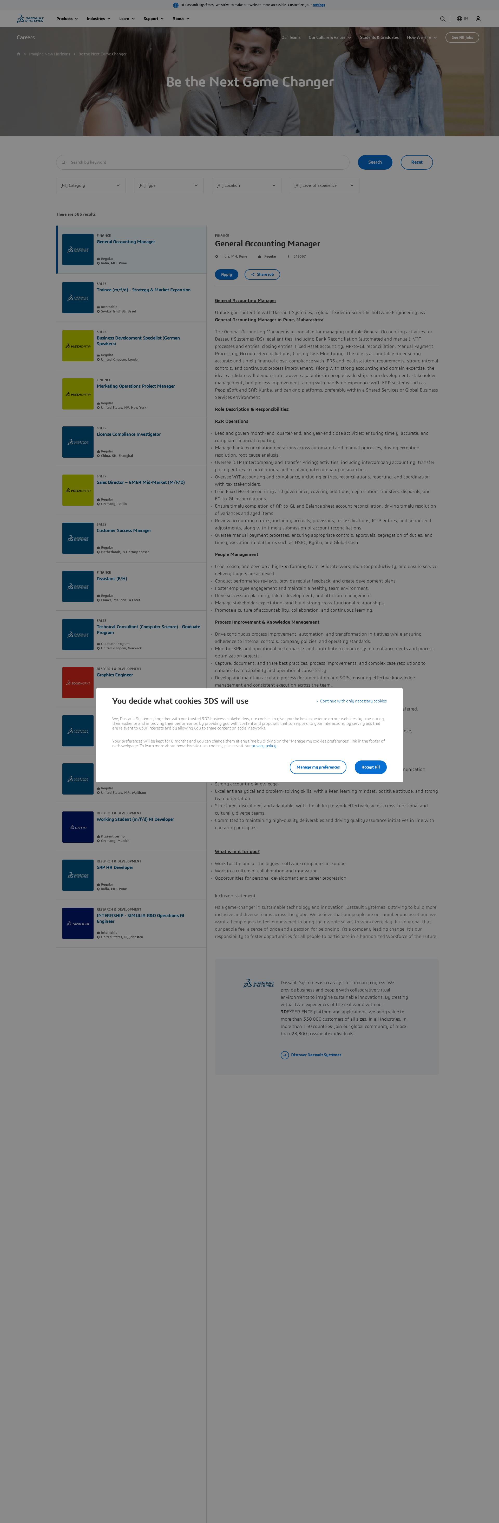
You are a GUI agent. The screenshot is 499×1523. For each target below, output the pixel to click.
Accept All (371, 767)
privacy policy (264, 746)
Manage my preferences (318, 767)
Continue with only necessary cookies (353, 701)
